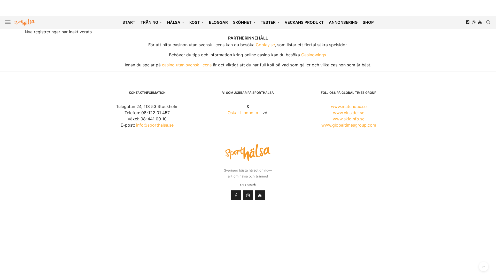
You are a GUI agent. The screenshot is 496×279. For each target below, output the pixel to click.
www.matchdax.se (349, 106)
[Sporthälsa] (24, 22)
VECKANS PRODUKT (304, 22)
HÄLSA (173, 22)
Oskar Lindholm (243, 112)
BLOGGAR (218, 22)
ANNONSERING (343, 22)
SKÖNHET (242, 22)
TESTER (268, 22)
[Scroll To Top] (483, 266)
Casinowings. (314, 54)
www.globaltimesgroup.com (348, 125)
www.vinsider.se (348, 112)
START (128, 22)
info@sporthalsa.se (155, 125)
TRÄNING (149, 22)
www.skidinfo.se (349, 118)
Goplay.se (265, 44)
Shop (368, 22)
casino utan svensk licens (187, 64)
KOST (194, 22)
